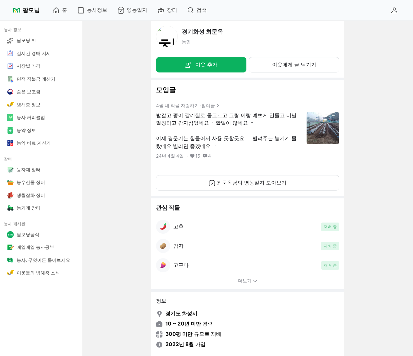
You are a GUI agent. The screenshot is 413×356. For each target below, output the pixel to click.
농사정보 (97, 10)
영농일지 (137, 10)
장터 (172, 10)
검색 (202, 10)
